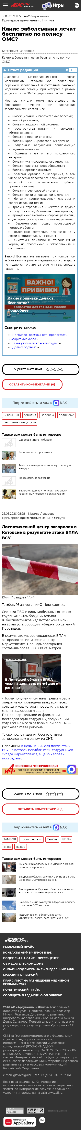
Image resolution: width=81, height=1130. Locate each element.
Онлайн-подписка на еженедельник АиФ (38, 969)
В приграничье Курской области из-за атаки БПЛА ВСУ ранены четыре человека (46, 891)
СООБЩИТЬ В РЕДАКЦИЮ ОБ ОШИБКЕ (32, 995)
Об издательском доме (23, 963)
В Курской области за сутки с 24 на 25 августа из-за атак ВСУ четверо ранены (47, 878)
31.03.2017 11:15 (11, 16)
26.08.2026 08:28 (13, 513)
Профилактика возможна (34, 477)
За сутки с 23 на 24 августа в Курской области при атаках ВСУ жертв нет (47, 904)
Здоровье (27, 51)
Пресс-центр (48, 958)
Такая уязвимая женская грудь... (35, 343)
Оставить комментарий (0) (32, 384)
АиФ (32, 597)
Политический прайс (21, 989)
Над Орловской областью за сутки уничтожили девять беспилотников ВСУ (44, 916)
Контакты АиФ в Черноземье (27, 952)
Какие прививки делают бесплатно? (30, 300)
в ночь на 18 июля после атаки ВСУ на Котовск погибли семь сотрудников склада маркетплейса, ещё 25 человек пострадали (37, 752)
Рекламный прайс (18, 947)
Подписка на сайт (19, 958)
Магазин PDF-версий (20, 975)
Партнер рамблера (57, 1111)
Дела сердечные (24, 347)
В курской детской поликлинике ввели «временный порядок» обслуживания (43, 492)
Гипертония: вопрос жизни (35, 452)
